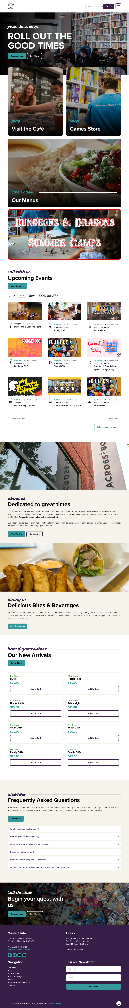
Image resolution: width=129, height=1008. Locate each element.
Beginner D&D (21, 366)
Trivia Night (99, 330)
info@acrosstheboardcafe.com (21, 949)
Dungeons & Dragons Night (27, 326)
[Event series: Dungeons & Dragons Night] (32, 323)
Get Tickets (58, 325)
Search (108, 6)
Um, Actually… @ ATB (25, 405)
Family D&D (60, 330)
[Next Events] (14, 295)
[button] (118, 6)
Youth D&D (59, 366)
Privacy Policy (55, 1003)
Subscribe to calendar (106, 427)
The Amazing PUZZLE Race (67, 405)
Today (22, 295)
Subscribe (93, 986)
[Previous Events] (9, 295)
